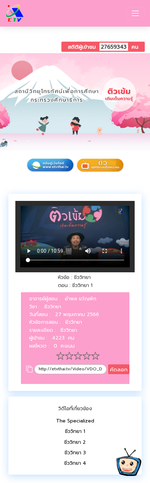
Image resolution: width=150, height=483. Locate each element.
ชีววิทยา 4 (75, 463)
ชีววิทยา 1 (75, 431)
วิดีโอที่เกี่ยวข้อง (75, 408)
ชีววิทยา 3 (75, 452)
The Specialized (75, 421)
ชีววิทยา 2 (75, 442)
